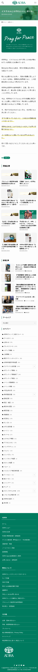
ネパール (8, 434)
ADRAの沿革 (6, 532)
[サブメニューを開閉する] (34, 366)
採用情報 (5, 552)
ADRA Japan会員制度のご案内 (11, 556)
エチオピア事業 (10, 438)
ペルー (7, 467)
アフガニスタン (10, 442)
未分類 (7, 503)
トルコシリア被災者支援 (13, 470)
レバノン (8, 430)
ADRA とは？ (6, 528)
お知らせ (6, 157)
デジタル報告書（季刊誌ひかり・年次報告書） (16, 540)
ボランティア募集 (10, 370)
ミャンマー (9, 482)
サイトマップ (6, 636)
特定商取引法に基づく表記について (13, 640)
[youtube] (24, 665)
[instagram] (19, 665)
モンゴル (8, 422)
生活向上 (8, 418)
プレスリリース (10, 346)
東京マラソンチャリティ (13, 358)
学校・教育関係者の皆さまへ (11, 624)
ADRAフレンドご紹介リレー (14, 334)
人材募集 (8, 354)
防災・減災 (9, 402)
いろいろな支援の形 (11, 495)
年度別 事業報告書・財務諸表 (11, 536)
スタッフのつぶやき (12, 491)
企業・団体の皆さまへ (9, 620)
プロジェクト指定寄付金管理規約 (12, 602)
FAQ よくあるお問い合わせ (10, 594)
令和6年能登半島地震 (12, 362)
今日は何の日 (9, 390)
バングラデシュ (10, 446)
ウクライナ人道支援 (12, 366)
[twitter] (17, 665)
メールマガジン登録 (8, 548)
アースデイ (9, 338)
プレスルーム (6, 628)
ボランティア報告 (11, 378)
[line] (21, 665)
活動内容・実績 (7, 544)
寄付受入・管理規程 (8, 606)
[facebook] (14, 665)
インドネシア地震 (10, 458)
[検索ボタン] (2, 2)
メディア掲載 (9, 350)
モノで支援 (5, 578)
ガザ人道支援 (9, 426)
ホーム (4, 524)
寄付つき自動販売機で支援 (10, 586)
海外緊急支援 (9, 394)
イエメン (8, 450)
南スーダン (9, 479)
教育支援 (8, 410)
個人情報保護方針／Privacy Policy (12, 632)
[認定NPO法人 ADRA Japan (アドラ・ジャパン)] (19, 2)
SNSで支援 (5, 582)
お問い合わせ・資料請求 (9, 560)
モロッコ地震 (9, 462)
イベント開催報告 (11, 382)
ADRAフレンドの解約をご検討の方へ (13, 598)
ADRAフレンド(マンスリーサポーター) (14, 574)
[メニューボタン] (35, 2)
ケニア (7, 487)
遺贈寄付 (5, 590)
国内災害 (8, 398)
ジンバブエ (9, 454)
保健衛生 (8, 414)
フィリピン (9, 475)
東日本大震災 (9, 406)
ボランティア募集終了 (12, 374)
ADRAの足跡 (9, 499)
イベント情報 (9, 386)
